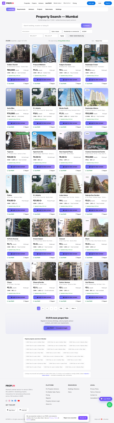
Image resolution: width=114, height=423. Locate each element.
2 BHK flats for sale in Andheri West (56, 342)
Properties (27, 3)
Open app (91, 3)
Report (27, 83)
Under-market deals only (77, 36)
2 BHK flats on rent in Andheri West (35, 342)
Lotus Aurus (63, 195)
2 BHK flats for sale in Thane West (35, 349)
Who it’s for (67, 3)
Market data (58, 3)
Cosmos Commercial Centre (95, 152)
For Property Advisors (52, 389)
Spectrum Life (38, 152)
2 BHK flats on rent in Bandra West (78, 345)
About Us (49, 404)
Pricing (75, 3)
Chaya (9, 282)
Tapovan (10, 152)
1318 (61, 308)
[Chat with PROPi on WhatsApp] (109, 404)
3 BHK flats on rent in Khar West (76, 349)
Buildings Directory (73, 389)
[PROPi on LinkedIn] (12, 400)
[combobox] (35, 31)
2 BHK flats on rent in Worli (74, 360)
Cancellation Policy (95, 398)
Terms (56, 418)
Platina (9, 195)
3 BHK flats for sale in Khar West (34, 352)
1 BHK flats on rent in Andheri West (55, 360)
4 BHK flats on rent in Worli (77, 363)
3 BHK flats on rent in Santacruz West (53, 356)
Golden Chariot (12, 65)
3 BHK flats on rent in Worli (53, 352)
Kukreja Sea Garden (92, 195)
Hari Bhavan (89, 282)
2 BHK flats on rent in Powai (70, 352)
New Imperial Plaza (66, 152)
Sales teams (49, 9)
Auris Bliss (10, 108)
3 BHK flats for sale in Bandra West (56, 349)
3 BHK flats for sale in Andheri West (35, 345)
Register (108, 3)
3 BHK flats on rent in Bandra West (78, 342)
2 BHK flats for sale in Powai (33, 367)
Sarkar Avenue (64, 282)
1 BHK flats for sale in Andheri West (53, 367)
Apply (62, 36)
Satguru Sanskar (65, 65)
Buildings (58, 9)
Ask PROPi (48, 3)
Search (87, 25)
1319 (67, 308)
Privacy (51, 418)
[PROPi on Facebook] (15, 400)
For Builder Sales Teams (53, 392)
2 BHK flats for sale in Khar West (74, 356)
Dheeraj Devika (38, 282)
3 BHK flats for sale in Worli (33, 356)
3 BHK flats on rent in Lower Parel (58, 363)
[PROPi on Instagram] (9, 400)
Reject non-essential (70, 418)
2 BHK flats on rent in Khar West (34, 360)
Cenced (62, 239)
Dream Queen (38, 239)
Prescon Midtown (39, 65)
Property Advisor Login (53, 401)
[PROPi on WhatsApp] (6, 400)
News (70, 392)
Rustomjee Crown (91, 65)
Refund (28, 419)
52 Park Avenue (12, 239)
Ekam (87, 239)
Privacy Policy (94, 389)
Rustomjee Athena (91, 108)
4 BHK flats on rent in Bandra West (74, 367)
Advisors (40, 3)
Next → (74, 308)
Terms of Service (95, 392)
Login (99, 3)
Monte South (63, 108)
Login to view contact (18, 79)
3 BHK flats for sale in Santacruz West (36, 363)
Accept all (83, 418)
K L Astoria (37, 108)
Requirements (21, 9)
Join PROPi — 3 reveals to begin (57, 328)
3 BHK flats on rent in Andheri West (57, 345)
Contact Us (93, 395)
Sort (93, 41)
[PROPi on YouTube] (19, 400)
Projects (34, 3)
